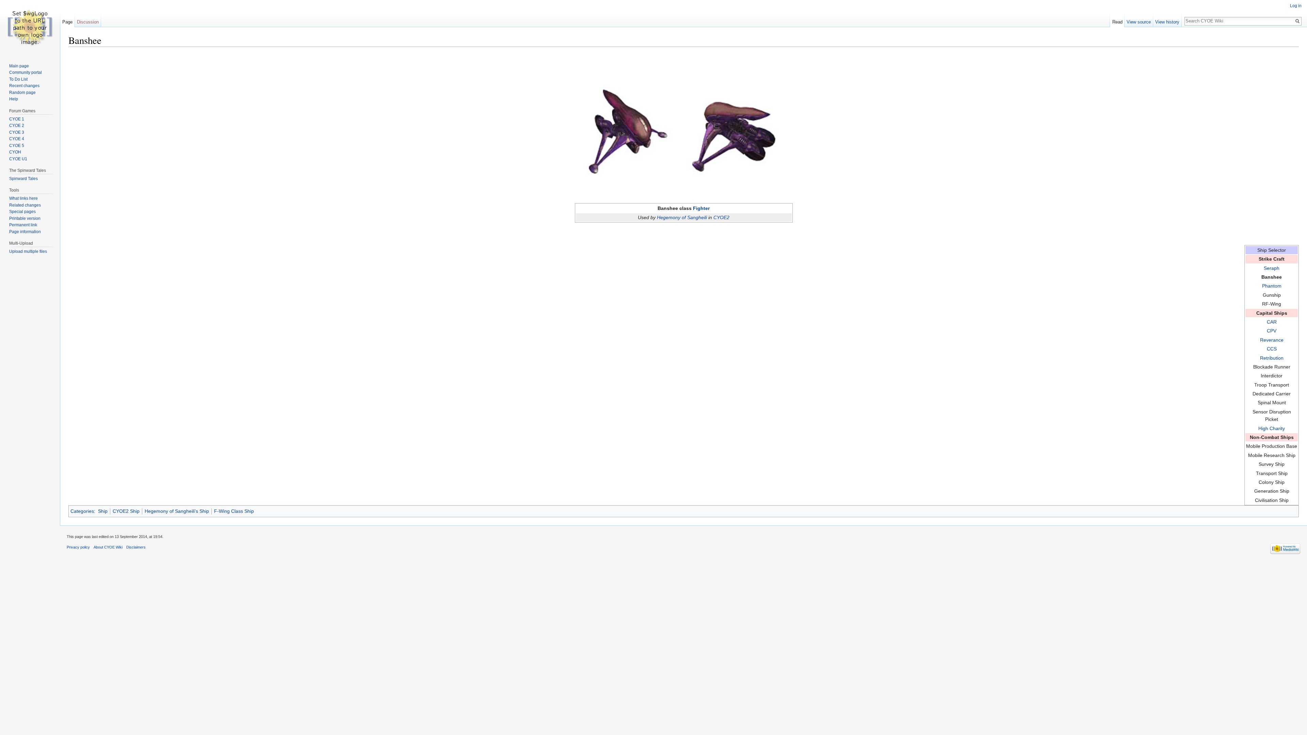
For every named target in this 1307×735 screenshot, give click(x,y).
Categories (82, 511)
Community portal (25, 72)
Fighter (701, 208)
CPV (1271, 330)
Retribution (1272, 358)
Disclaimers (136, 547)
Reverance (1272, 340)
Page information (25, 231)
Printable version (25, 218)
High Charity (1271, 428)
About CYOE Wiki (108, 547)
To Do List (18, 79)
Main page (19, 66)
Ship (103, 511)
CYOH (15, 152)
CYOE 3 (16, 132)
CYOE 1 (16, 119)
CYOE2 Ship (126, 511)
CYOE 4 (16, 138)
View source (1139, 21)
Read (1117, 21)
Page (67, 21)
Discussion (88, 21)
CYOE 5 (16, 145)
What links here (23, 198)
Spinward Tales (23, 178)
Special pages (22, 211)
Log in (1296, 5)
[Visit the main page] (30, 27)
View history (1167, 21)
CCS (1272, 349)
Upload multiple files (28, 251)
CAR (1272, 322)
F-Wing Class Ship (234, 511)
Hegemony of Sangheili (682, 217)
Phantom (1271, 286)
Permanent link (23, 225)
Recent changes (24, 85)
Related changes (25, 205)
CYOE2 (721, 217)
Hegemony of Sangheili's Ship (177, 511)
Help (13, 99)
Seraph (1271, 268)
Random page (22, 92)
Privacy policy (78, 547)
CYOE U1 (18, 159)
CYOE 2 (16, 125)
